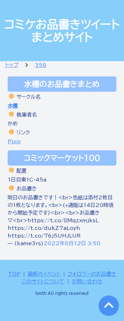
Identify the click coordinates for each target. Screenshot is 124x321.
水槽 (13, 105)
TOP (14, 273)
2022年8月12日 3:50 (72, 243)
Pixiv (14, 141)
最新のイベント (44, 273)
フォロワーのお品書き (92, 273)
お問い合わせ (87, 281)
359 (40, 65)
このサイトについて (43, 281)
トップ (11, 65)
